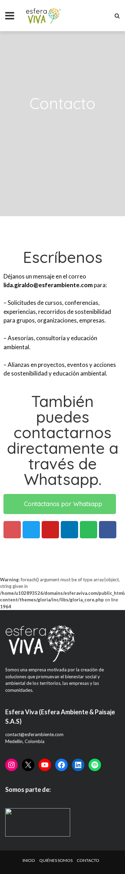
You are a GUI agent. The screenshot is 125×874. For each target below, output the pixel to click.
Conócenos (23, 70)
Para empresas (26, 42)
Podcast (19, 56)
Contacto (21, 84)
